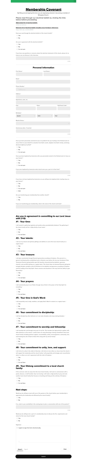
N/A (19, 191)
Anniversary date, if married (23, 128)
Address (18, 94)
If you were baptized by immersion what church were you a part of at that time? (38, 169)
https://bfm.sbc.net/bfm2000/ (24, 30)
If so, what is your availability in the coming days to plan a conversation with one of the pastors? (42, 404)
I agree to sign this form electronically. (29, 428)
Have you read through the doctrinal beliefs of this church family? (34, 33)
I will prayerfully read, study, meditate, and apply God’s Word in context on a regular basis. (41, 301)
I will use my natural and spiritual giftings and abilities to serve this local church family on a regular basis (41, 242)
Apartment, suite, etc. (22, 99)
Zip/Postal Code (62, 105)
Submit (43, 456)
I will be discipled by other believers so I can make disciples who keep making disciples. (40, 316)
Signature (18, 424)
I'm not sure (21, 49)
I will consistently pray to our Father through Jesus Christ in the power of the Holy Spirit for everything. (41, 286)
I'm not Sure (21, 234)
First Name (19, 71)
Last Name (47, 71)
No (19, 38)
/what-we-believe (21, 25)
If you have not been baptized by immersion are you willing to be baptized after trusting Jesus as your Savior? (42, 180)
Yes (19, 35)
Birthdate (18, 113)
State (38, 105)
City (17, 105)
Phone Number (20, 86)
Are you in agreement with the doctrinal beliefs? (29, 42)
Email (17, 79)
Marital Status (20, 120)
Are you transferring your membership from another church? (32, 195)
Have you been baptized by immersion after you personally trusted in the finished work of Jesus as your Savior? (43, 157)
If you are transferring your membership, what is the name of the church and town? (38, 204)
